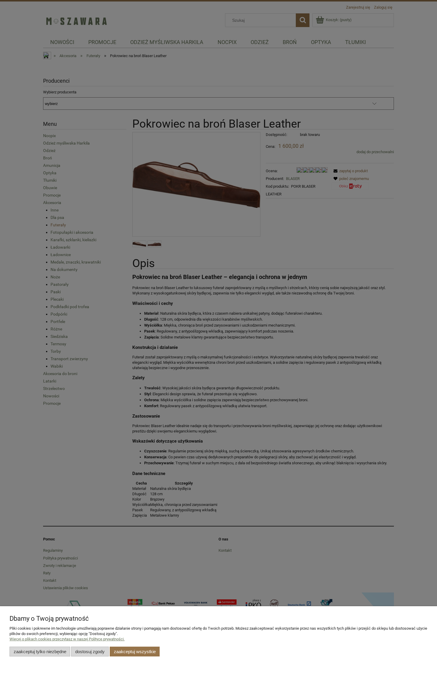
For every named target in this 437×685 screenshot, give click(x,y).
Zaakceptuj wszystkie (135, 651)
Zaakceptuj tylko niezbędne (40, 651)
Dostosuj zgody (90, 651)
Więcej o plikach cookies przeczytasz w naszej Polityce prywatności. (67, 639)
